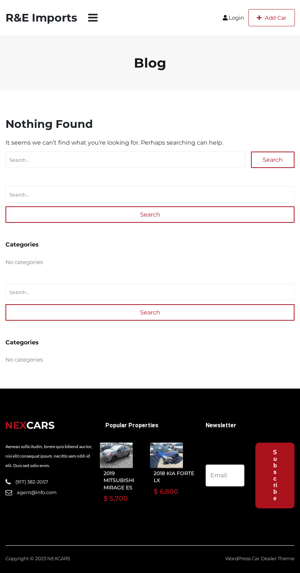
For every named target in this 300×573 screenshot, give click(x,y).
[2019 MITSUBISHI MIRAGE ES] (116, 455)
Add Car (275, 17)
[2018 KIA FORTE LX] (166, 455)
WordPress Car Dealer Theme (260, 558)
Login (236, 17)
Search (273, 159)
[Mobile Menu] (93, 17)
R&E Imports (41, 17)
